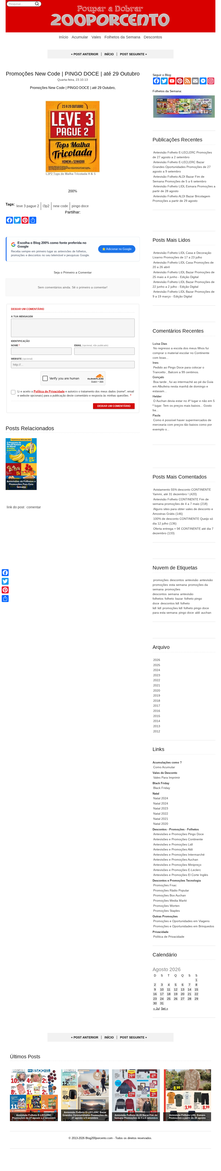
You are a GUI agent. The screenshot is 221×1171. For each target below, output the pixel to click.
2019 (156, 695)
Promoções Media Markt (170, 900)
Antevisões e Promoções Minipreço (177, 864)
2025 (156, 665)
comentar (34, 507)
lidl (159, 608)
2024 (156, 670)
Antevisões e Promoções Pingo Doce (178, 834)
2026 (156, 660)
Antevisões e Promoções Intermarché (179, 854)
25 (168, 998)
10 (162, 989)
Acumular (80, 37)
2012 (156, 731)
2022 (156, 680)
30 (155, 1003)
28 (189, 998)
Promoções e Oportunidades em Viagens (181, 921)
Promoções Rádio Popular (171, 890)
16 (155, 994)
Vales (96, 37)
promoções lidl (172, 608)
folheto (169, 598)
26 (175, 998)
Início (63, 37)
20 (182, 994)
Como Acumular (164, 767)
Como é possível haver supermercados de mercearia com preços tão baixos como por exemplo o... (182, 424)
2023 (156, 675)
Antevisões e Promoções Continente (178, 839)
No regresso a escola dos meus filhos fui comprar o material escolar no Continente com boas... (181, 352)
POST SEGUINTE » (133, 54)
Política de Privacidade (168, 936)
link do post (15, 507)
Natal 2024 (160, 798)
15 (196, 989)
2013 (156, 726)
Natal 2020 (160, 823)
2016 (156, 711)
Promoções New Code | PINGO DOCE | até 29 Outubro (73, 74)
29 (196, 998)
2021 (156, 685)
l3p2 (46, 206)
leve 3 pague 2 (27, 206)
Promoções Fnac (165, 885)
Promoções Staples (166, 910)
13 (182, 989)
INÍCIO (109, 54)
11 (168, 989)
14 (189, 989)
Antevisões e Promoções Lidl (173, 844)
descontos (177, 580)
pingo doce (80, 206)
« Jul (156, 1008)
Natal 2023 (160, 808)
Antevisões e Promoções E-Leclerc (177, 870)
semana (173, 594)
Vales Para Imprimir (166, 777)
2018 (156, 700)
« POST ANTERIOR (84, 54)
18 (168, 994)
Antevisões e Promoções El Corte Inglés (180, 875)
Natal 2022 (160, 813)
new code (60, 206)
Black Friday (161, 788)
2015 (156, 716)
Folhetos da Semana (122, 37)
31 (162, 1003)
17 (162, 994)
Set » (164, 1008)
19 (175, 994)
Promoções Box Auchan (169, 895)
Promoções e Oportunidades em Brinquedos (183, 926)
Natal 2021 (160, 818)
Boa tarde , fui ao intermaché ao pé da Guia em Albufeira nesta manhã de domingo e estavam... (183, 386)
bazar (179, 598)
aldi (197, 612)
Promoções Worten (166, 905)
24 (162, 998)
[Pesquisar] (37, 4)
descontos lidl (170, 603)
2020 (156, 690)
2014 (156, 721)
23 (155, 998)
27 (182, 998)
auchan (206, 612)
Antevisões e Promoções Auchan (175, 859)
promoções (161, 580)
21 (189, 994)
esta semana (178, 584)
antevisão (191, 580)
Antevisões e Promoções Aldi (173, 849)
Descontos (153, 37)
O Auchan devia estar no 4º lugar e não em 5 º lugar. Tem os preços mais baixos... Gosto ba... (184, 405)
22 (196, 994)
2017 (156, 705)
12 (175, 989)
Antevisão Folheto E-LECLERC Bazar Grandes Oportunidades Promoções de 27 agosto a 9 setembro (182, 166)
